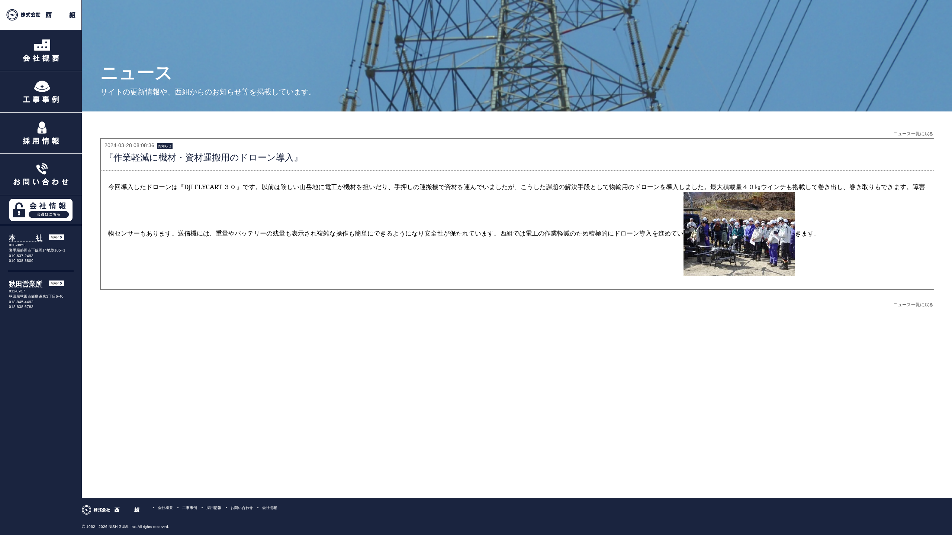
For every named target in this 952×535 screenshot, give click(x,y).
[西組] (41, 15)
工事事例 (189, 508)
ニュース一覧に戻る (913, 133)
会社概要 (165, 508)
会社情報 (269, 508)
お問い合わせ (242, 508)
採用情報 (213, 508)
